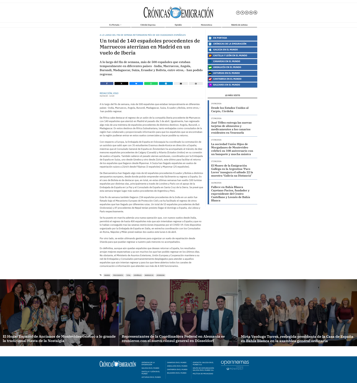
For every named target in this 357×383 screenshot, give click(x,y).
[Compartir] (106, 83)
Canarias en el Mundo (226, 61)
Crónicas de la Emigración (229, 43)
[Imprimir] (196, 83)
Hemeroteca (206, 25)
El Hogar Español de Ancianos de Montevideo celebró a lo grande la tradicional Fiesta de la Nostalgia (59, 338)
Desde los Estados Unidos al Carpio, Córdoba (230, 109)
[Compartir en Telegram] (166, 83)
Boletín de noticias (239, 25)
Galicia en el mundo (150, 368)
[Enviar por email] (181, 83)
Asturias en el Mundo (226, 72)
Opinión (178, 25)
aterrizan (160, 275)
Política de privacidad (203, 374)
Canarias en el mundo (176, 362)
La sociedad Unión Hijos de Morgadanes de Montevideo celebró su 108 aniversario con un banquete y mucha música (232, 149)
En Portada (114, 25)
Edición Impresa (148, 25)
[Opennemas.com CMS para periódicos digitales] (235, 365)
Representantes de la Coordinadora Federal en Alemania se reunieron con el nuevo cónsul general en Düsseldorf (173, 338)
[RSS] (251, 12)
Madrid (107, 275)
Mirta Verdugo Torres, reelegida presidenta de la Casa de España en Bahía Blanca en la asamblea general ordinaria (297, 338)
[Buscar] (255, 13)
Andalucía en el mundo (177, 366)
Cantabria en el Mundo (227, 78)
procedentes (118, 275)
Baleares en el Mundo (226, 84)
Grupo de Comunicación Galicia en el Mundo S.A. (203, 369)
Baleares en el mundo (176, 373)
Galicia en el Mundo (225, 49)
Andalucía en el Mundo (227, 67)
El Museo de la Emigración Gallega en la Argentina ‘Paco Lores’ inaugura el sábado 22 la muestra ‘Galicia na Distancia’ (232, 170)
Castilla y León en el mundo (151, 372)
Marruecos (149, 275)
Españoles (138, 275)
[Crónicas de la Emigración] (178, 12)
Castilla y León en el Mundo (230, 55)
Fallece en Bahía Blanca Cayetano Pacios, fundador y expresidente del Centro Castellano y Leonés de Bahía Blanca (230, 193)
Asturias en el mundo (151, 377)
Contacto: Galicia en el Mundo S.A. (203, 363)
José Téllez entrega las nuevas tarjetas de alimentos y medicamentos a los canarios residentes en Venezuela (231, 127)
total (128, 275)
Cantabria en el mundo (177, 369)
